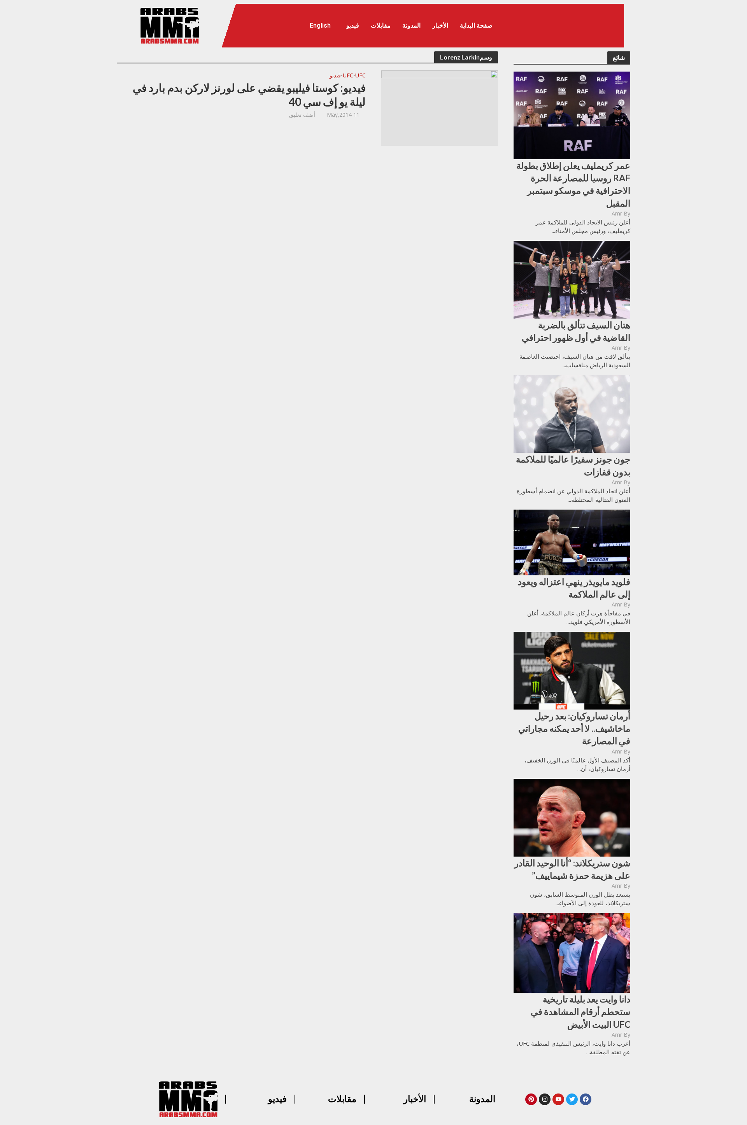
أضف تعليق (302, 114)
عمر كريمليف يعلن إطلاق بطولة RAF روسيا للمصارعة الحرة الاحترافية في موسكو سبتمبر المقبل (573, 184)
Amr (617, 213)
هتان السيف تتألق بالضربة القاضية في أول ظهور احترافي (576, 331)
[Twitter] (572, 1099)
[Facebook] (585, 1099)
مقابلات (381, 25)
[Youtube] (558, 1099)
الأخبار (440, 25)
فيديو (352, 25)
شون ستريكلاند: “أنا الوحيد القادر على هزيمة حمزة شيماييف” (572, 869)
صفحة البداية (476, 25)
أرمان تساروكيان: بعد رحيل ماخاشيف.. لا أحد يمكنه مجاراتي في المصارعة (574, 728)
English (320, 25)
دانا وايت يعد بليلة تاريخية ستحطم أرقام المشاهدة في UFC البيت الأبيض (580, 1011)
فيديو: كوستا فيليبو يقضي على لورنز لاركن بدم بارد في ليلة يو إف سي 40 (249, 94)
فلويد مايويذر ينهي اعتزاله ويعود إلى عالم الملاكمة (574, 587)
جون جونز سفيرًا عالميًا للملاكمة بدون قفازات (573, 465)
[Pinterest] (531, 1099)
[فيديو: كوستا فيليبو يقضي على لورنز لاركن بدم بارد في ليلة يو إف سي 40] (439, 107)
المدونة (411, 25)
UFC (360, 76)
